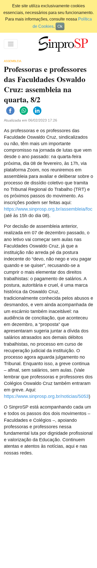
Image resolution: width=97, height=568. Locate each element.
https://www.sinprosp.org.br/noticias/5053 (46, 396)
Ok (60, 26)
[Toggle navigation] (11, 44)
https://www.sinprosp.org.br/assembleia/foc (48, 209)
